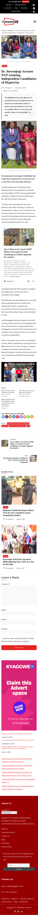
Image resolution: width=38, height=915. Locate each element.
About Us (9, 5)
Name (4, 610)
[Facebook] (3, 416)
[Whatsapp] (28, 416)
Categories (5, 810)
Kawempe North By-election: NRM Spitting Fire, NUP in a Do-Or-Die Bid (18, 562)
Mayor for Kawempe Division (17, 426)
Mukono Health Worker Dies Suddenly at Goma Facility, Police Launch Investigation (8, 402)
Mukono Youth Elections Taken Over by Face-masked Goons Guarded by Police (18, 513)
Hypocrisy (5, 426)
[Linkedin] (14, 416)
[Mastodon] (21, 416)
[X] (6, 416)
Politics (4, 66)
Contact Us (8, 8)
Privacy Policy (16, 11)
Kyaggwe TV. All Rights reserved (19, 907)
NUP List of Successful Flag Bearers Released (8, 391)
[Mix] (24, 416)
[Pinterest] (17, 416)
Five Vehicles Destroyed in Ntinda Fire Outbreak (26, 391)
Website (4, 629)
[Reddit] (10, 416)
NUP (28, 426)
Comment (5, 584)
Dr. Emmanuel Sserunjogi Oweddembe (18, 423)
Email (4, 619)
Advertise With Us (20, 5)
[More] (32, 416)
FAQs (16, 8)
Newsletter (24, 8)
